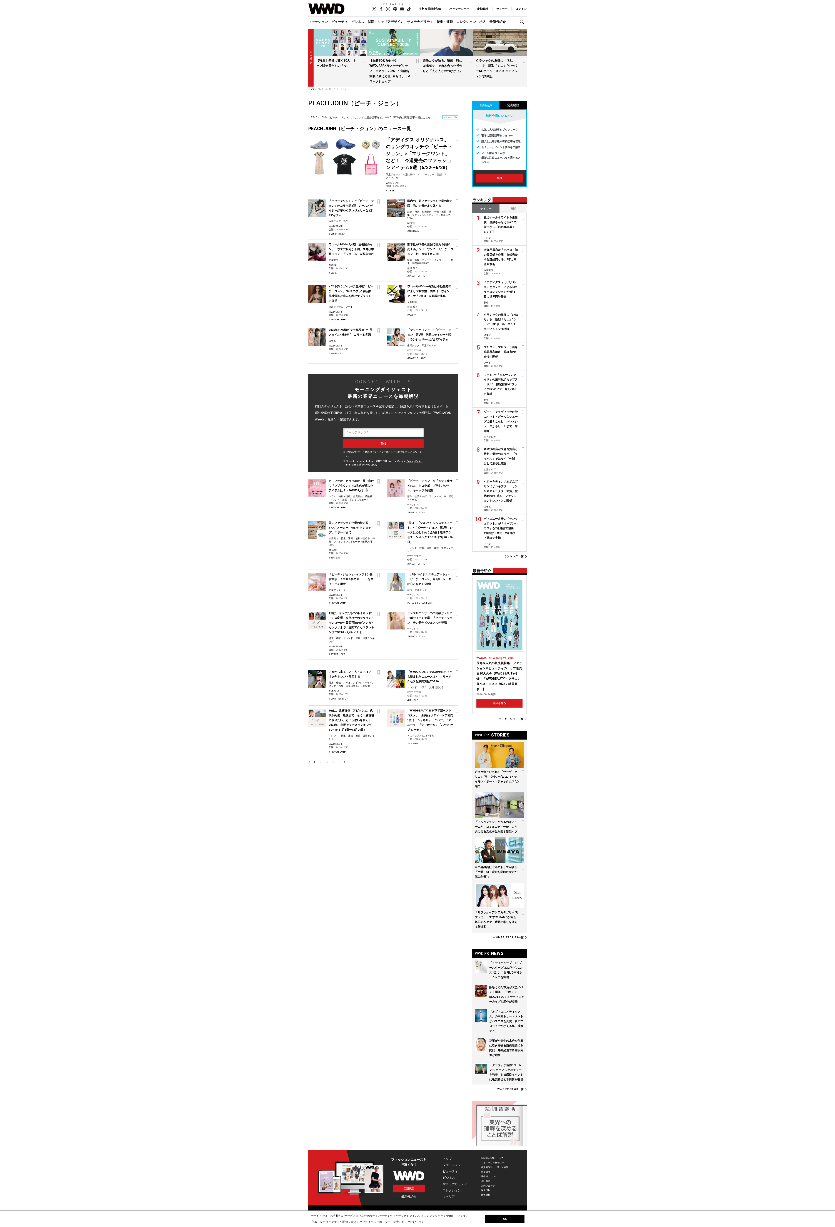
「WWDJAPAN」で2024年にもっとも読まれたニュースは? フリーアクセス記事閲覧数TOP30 (429, 676)
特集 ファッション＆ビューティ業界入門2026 (429, 215)
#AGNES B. (335, 353)
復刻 (439, 174)
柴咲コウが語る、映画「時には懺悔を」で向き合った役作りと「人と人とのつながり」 (442, 66)
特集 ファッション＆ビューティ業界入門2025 (352, 541)
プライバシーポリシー (384, 451)
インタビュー (441, 260)
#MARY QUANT (338, 234)
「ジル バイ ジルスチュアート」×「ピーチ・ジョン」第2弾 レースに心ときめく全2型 (429, 579)
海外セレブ (490, 437)
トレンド (335, 499)
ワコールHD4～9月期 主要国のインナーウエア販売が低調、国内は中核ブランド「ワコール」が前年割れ (351, 249)
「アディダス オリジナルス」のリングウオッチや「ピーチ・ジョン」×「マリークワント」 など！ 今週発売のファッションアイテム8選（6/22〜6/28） (419, 153)
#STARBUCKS (337, 654)
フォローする (451, 117)
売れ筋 (368, 496)
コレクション (466, 22)
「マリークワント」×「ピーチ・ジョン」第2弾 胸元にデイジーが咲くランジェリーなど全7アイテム (429, 334)
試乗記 (487, 335)
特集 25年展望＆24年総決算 (354, 686)
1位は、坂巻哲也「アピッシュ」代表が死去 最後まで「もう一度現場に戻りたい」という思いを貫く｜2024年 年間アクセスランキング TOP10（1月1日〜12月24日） (351, 720)
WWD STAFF (393, 182)
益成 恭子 (334, 265)
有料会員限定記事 (430, 8)
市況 (417, 211)
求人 (482, 22)
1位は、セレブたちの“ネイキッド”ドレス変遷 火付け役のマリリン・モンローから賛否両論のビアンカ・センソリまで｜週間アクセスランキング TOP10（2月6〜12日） (351, 622)
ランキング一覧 (514, 556)
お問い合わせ (488, 1185)
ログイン (521, 8)
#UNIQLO (413, 700)
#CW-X (333, 272)
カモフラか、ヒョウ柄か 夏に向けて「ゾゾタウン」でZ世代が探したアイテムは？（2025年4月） (351, 485)
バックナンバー (459, 8)
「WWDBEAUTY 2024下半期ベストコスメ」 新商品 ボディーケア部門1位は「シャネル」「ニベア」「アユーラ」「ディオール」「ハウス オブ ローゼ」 (430, 720)
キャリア (426, 260)
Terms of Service (360, 464)
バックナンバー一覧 (511, 719)
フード (347, 590)
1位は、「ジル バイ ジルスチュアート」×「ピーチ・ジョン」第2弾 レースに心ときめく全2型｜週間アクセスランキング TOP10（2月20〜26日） (430, 532)
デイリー (486, 208)
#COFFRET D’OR (338, 698)
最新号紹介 (497, 22)
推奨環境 (485, 1172)
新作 (345, 221)
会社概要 (485, 1181)
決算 (409, 211)
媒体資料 (485, 1195)
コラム (332, 340)
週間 (513, 208)
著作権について (489, 1176)
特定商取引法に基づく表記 (494, 1167)
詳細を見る (499, 703)
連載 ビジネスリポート (355, 499)
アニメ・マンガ (437, 496)
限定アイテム (393, 174)
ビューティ (339, 22)
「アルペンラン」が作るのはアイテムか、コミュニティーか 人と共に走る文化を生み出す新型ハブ (496, 826)
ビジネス (357, 22)
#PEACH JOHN (416, 276)
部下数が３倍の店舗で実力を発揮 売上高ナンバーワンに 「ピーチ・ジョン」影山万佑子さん (430, 249)
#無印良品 (413, 231)
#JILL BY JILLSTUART (420, 602)
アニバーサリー (426, 174)
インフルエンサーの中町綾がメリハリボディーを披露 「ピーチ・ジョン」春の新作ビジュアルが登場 (430, 617)
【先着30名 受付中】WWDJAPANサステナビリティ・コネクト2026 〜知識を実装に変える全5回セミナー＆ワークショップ (390, 71)
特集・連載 (445, 22)
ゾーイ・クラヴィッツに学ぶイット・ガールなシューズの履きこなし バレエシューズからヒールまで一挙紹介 (501, 421)
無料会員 (486, 105)
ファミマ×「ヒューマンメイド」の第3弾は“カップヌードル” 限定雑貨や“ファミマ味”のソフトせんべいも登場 (501, 384)
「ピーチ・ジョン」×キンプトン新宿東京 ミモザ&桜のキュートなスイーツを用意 (351, 579)
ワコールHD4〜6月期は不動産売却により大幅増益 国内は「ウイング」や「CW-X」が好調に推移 (429, 291)
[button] (523, 22)
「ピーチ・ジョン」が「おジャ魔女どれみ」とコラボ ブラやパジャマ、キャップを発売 (430, 485)
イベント (488, 543)
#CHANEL (413, 743)
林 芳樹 (411, 223)
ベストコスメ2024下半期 (420, 735)
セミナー (502, 8)
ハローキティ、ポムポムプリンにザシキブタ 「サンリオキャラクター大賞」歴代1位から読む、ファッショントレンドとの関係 (501, 491)
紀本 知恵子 (335, 691)
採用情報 (485, 1190)
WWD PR (508, 937)
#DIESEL (391, 190)
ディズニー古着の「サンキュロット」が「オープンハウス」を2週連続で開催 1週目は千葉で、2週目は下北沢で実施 (501, 528)
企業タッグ (335, 221)
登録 (499, 178)
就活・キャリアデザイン (386, 22)
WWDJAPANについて (492, 1158)
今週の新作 (409, 174)
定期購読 (482, 8)
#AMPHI (412, 314)
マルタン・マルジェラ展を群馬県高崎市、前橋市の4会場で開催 (501, 351)
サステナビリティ (420, 22)
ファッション (318, 22)
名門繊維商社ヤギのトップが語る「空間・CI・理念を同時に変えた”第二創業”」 (496, 871)
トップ (447, 1158)
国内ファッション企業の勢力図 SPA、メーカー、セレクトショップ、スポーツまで (350, 527)
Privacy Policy (414, 461)
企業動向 (427, 211)
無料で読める (363, 538)
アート (349, 306)
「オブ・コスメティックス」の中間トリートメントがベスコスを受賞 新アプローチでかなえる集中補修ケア (506, 1021)
